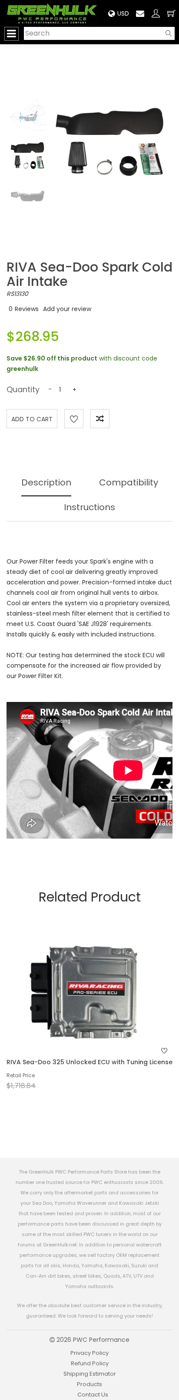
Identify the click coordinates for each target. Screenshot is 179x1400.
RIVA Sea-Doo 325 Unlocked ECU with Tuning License (89, 1062)
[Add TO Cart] (101, 1010)
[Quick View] (78, 1010)
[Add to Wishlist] (73, 418)
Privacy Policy (89, 1353)
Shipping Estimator (89, 1374)
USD (123, 13)
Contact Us (92, 1394)
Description (46, 482)
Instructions (89, 507)
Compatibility (128, 482)
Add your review (67, 309)
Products (89, 1384)
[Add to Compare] (99, 418)
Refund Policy (90, 1363)
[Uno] (52, 13)
